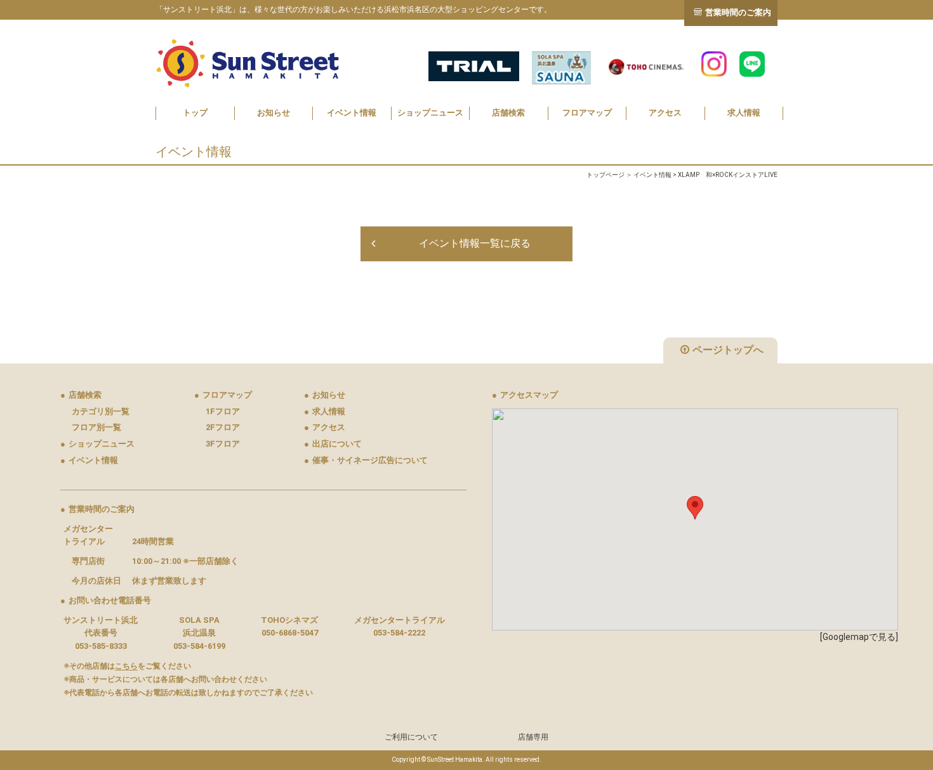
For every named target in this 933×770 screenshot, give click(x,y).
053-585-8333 (101, 646)
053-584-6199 (199, 646)
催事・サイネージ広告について (366, 460)
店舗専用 (533, 737)
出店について (333, 443)
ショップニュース (430, 112)
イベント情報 (351, 112)
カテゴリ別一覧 (100, 411)
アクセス (665, 112)
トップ (195, 112)
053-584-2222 (399, 632)
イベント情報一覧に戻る (475, 243)
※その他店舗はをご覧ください (127, 666)
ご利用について (411, 737)
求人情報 (743, 112)
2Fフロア (223, 427)
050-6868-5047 (289, 632)
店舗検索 (508, 112)
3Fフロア (223, 443)
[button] (695, 507)
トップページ (605, 174)
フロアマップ (587, 112)
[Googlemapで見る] (859, 637)
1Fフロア (223, 411)
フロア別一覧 (96, 427)
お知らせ (273, 112)
